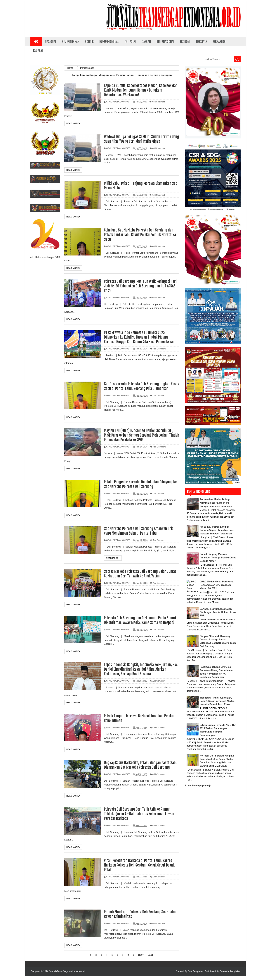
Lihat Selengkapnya (197, 785)
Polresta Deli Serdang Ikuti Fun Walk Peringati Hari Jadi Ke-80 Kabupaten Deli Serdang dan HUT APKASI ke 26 (140, 286)
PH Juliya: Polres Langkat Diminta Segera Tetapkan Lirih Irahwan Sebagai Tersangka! (217, 530)
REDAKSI (38, 50)
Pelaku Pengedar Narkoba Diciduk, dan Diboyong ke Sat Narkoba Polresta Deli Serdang (140, 484)
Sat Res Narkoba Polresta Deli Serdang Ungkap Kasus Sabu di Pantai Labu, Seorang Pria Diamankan (141, 386)
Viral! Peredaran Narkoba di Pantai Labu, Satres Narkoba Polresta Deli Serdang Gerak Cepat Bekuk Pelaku (139, 865)
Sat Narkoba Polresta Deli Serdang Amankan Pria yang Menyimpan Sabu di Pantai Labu (138, 531)
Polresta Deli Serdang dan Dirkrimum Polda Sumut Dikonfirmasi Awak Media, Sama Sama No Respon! (140, 620)
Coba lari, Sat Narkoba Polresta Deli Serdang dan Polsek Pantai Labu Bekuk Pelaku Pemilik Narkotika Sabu (140, 235)
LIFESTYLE (201, 41)
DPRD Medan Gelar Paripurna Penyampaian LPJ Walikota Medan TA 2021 (216, 585)
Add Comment (158, 102)
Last (150, 955)
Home (70, 68)
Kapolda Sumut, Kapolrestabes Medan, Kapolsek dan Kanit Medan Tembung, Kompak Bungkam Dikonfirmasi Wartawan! (141, 90)
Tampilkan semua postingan (154, 74)
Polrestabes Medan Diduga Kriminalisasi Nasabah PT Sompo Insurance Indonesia (216, 502)
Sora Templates (195, 971)
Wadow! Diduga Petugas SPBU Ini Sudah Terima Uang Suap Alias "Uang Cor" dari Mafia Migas (141, 139)
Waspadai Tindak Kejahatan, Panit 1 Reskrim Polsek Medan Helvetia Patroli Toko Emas (217, 701)
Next (141, 955)
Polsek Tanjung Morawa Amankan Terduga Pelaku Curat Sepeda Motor (218, 557)
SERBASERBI (219, 41)
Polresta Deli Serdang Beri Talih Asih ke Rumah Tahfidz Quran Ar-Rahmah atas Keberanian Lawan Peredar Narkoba (139, 814)
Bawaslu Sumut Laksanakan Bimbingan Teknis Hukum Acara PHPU (218, 612)
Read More (72, 123)
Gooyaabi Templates (230, 971)
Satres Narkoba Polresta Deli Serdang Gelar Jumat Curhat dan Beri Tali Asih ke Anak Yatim (140, 573)
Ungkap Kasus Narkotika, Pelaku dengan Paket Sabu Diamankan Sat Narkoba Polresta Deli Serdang (140, 765)
